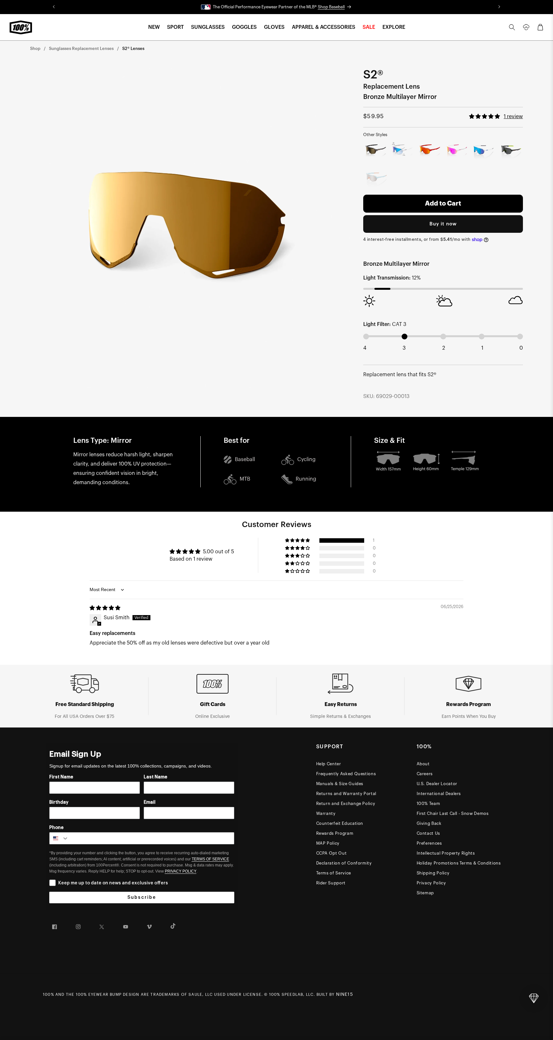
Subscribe (141, 897)
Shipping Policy (433, 873)
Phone (56, 827)
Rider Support (331, 883)
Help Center (328, 764)
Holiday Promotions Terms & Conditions (459, 863)
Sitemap (425, 893)
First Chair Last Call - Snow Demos (453, 813)
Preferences (429, 843)
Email (150, 802)
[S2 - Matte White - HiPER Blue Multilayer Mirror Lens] (483, 150)
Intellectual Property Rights (446, 853)
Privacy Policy (431, 883)
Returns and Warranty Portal (346, 794)
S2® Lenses (133, 48)
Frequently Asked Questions (346, 774)
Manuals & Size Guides (340, 784)
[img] (105, 608)
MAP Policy (328, 843)
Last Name (155, 777)
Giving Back (429, 823)
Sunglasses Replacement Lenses (81, 48)
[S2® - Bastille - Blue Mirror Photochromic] (402, 150)
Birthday (58, 802)
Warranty (326, 813)
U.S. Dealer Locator (437, 784)
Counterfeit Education (340, 823)
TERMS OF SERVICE (210, 859)
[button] (154, 27)
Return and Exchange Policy (345, 803)
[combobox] (59, 838)
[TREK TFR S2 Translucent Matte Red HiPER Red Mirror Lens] (429, 150)
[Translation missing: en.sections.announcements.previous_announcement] (54, 7)
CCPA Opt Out (331, 853)
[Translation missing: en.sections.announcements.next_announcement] (499, 7)
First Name (61, 777)
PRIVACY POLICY (180, 871)
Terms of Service (333, 873)
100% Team (428, 803)
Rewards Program (335, 833)
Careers (425, 774)
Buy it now (443, 224)
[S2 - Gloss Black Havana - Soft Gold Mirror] (375, 150)
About (423, 764)
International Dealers (439, 794)
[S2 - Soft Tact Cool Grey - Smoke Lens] (511, 150)
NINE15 (344, 994)
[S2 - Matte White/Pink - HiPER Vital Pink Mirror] (457, 150)
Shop (35, 48)
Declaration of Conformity (344, 863)
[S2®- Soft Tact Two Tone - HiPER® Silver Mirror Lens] (375, 178)
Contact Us (428, 833)
